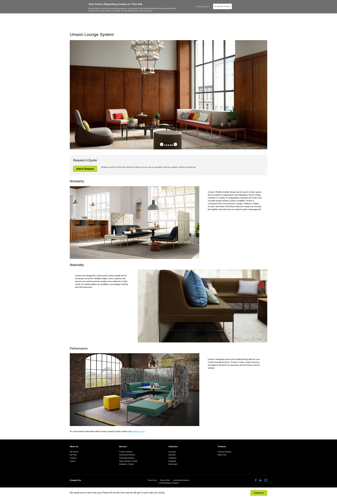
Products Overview (224, 452)
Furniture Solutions (126, 452)
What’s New (222, 455)
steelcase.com (138, 431)
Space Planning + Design (128, 461)
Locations (73, 458)
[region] (168, 6)
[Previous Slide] (161, 144)
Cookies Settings (203, 6)
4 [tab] (170, 145)
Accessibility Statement (181, 480)
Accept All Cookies (222, 6)
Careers (73, 461)
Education (172, 455)
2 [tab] (166, 145)
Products (222, 446)
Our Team (73, 455)
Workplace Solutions (171, 483)
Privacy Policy (165, 480)
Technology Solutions (127, 458)
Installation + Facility (126, 464)
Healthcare (172, 458)
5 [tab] (172, 145)
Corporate (172, 452)
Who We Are (74, 452)
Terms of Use (152, 480)
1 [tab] (164, 145)
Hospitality (172, 461)
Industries (173, 446)
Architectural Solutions (127, 455)
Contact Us (75, 480)
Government (172, 464)
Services (123, 446)
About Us (74, 446)
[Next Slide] (175, 144)
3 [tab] (168, 145)
